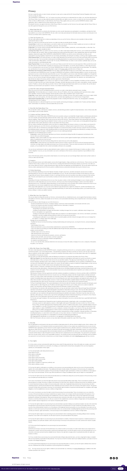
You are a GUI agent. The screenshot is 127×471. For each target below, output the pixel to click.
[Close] (125, 468)
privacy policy (64, 69)
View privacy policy (55, 468)
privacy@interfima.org (79, 448)
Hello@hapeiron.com (80, 336)
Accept (120, 468)
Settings (114, 468)
